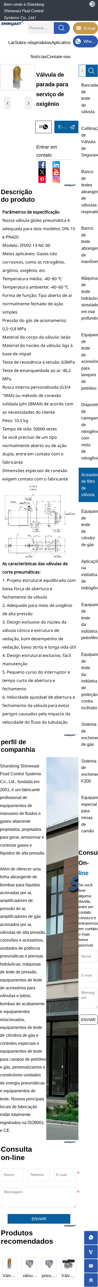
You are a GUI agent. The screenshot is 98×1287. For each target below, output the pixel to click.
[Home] (12, 23)
